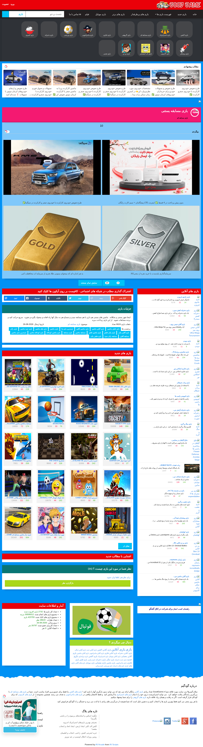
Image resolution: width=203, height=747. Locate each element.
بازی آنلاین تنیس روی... (177, 324)
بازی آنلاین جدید (91, 650)
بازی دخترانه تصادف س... (180, 477)
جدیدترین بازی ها (67, 329)
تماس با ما (74, 14)
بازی (129, 649)
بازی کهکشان (184, 532)
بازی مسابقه (68, 333)
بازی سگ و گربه (186, 424)
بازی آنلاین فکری (111, 653)
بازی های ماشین (41, 329)
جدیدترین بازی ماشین (18, 333)
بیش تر (125, 546)
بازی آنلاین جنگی (80, 650)
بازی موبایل (100, 14)
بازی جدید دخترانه (121, 660)
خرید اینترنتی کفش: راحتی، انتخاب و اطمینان (78, 733)
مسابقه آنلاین (124, 336)
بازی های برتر (118, 14)
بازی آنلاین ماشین (98, 329)
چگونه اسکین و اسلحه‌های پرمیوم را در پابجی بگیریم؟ (78, 717)
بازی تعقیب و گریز (184, 502)
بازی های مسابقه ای (18, 692)
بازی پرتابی (99, 666)
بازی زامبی (91, 660)
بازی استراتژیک (103, 656)
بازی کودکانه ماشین (36, 333)
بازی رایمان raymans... (177, 560)
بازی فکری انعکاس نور (181, 369)
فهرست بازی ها (164, 14)
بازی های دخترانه (118, 666)
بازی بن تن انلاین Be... (180, 543)
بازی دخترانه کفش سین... (180, 310)
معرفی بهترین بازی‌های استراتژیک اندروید (80, 722)
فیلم (87, 14)
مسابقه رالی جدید (111, 336)
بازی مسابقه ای (74, 324)
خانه (195, 14)
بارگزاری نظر (67, 583)
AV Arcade (100, 744)
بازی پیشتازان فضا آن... (181, 518)
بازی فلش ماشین (113, 329)
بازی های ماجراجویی (74, 694)
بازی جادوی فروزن (183, 297)
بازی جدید (182, 14)
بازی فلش (83, 660)
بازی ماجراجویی (121, 663)
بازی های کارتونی (25, 694)
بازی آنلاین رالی (123, 333)
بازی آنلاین (118, 649)
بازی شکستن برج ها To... (180, 352)
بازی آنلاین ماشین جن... (181, 576)
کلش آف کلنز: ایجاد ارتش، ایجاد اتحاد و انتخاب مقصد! (78, 727)
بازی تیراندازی (83, 656)
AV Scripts (114, 744)
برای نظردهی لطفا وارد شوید (118, 577)
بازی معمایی (100, 663)
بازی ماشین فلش (95, 333)
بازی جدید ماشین (26, 329)
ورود (12, 4)
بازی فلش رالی (95, 336)
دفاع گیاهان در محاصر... (179, 440)
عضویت (5, 4)
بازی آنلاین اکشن (104, 650)
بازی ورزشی (108, 666)
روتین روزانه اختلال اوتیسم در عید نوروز (81, 737)
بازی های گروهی (139, 697)
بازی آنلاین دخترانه (125, 653)
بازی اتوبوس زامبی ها (182, 396)
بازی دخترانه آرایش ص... (181, 410)
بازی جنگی (110, 660)
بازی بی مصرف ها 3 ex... (175, 491)
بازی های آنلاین (80, 663)
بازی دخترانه (101, 660)
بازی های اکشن (75, 692)
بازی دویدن (187, 341)
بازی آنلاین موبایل (115, 656)
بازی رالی (13, 329)
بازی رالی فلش (109, 333)
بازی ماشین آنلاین (82, 329)
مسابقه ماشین (80, 333)
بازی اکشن (93, 656)
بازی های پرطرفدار (140, 14)
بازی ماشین (54, 329)
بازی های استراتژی (124, 694)
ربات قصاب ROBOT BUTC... (170, 465)
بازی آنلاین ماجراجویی (96, 653)
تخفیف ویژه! (20, 730)
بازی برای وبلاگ (36, 725)
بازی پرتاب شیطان (183, 383)
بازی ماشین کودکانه (53, 333)
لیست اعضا (38, 719)
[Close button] (35, 696)
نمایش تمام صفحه (89, 283)
